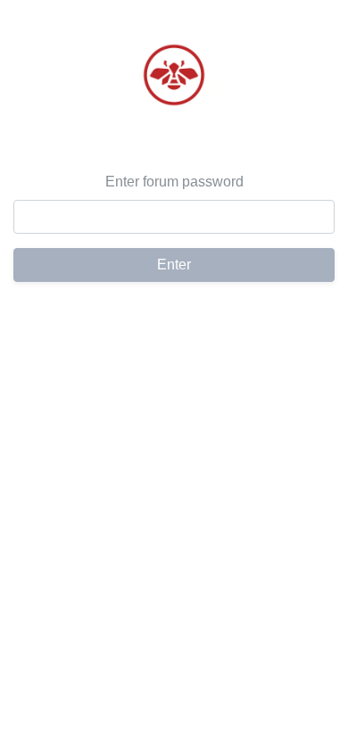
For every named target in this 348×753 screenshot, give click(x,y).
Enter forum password (174, 181)
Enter (174, 264)
